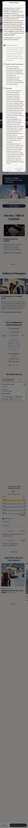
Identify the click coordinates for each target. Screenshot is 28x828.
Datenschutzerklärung (9, 35)
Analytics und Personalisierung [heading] (14, 64)
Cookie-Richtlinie (13, 33)
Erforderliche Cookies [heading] (12, 45)
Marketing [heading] (9, 88)
